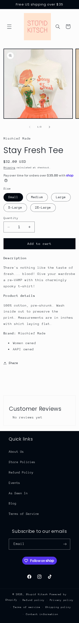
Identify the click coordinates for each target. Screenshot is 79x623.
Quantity (11, 218)
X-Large (15, 207)
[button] (9, 26)
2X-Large (43, 207)
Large (61, 197)
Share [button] (13, 363)
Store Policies (22, 462)
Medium (37, 197)
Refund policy (34, 600)
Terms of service (26, 607)
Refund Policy (21, 472)
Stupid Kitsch (37, 594)
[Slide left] (29, 127)
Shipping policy (58, 607)
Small (13, 197)
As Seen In (18, 493)
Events (14, 483)
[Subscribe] (65, 544)
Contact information (42, 614)
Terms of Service (24, 514)
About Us (16, 451)
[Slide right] (49, 127)
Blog (12, 503)
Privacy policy (62, 600)
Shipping (9, 167)
